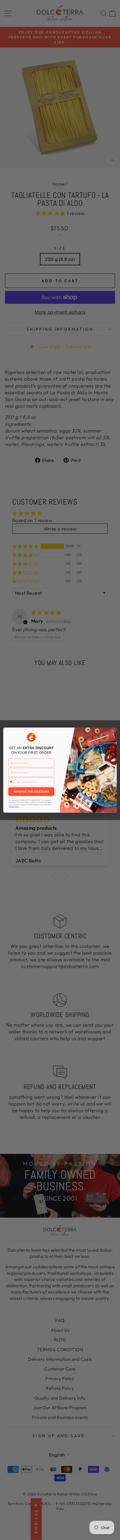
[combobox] (14, 782)
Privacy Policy (14, 806)
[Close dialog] (113, 731)
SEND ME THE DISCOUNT (31, 791)
